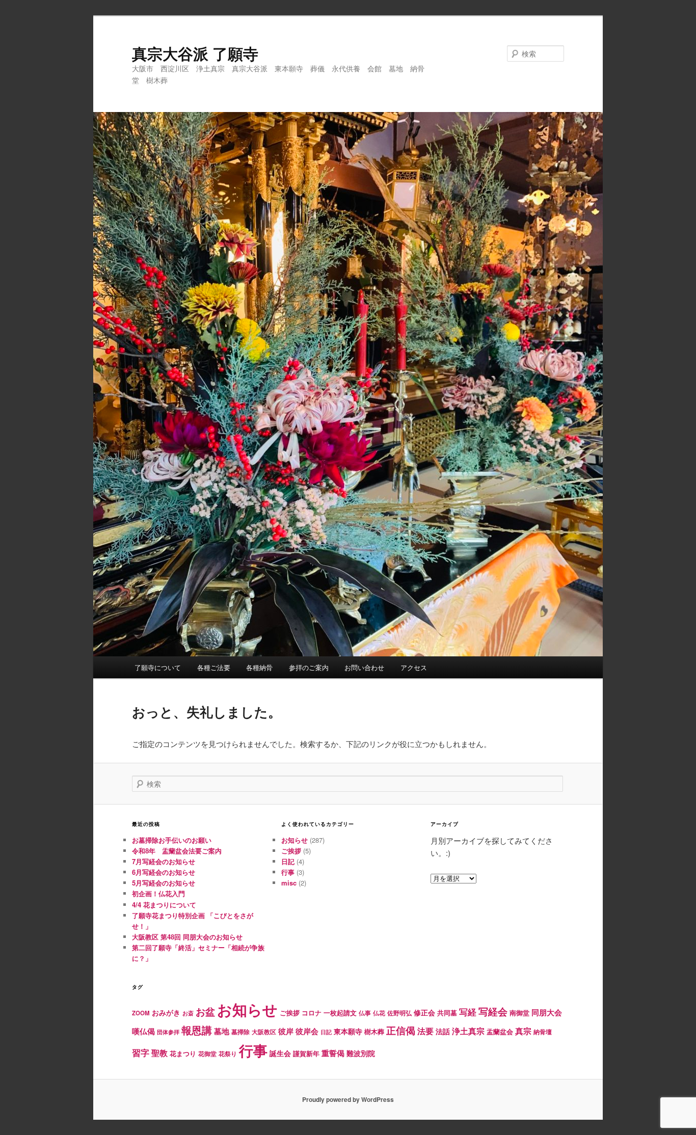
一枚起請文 (340, 1012)
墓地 (221, 1031)
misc (289, 883)
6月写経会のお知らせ (163, 872)
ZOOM (141, 1013)
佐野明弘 (399, 1012)
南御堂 (519, 1012)
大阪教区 (264, 1032)
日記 (288, 861)
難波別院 (360, 1053)
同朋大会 (546, 1012)
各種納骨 (259, 667)
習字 (140, 1052)
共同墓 (447, 1012)
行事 (288, 872)
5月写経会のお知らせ (163, 883)
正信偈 (400, 1030)
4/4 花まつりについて (164, 904)
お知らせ (294, 840)
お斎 (188, 1013)
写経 (467, 1012)
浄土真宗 (468, 1031)
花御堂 (207, 1053)
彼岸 (285, 1031)
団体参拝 (168, 1032)
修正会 (424, 1012)
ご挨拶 (291, 850)
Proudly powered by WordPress (348, 1099)
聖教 (159, 1053)
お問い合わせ (364, 667)
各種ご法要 (213, 667)
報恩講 (196, 1029)
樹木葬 (374, 1031)
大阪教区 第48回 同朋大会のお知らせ (187, 937)
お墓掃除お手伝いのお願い (171, 840)
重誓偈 (333, 1053)
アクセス (413, 667)
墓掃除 (240, 1031)
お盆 (205, 1011)
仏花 (379, 1013)
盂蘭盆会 (500, 1031)
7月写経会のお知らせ (163, 861)
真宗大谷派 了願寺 (195, 53)
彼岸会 (307, 1031)
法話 (443, 1031)
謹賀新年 (306, 1053)
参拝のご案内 (309, 667)
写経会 (492, 1011)
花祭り (228, 1053)
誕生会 (280, 1053)
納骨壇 (542, 1032)
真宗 (523, 1031)
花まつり (183, 1053)
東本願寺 (348, 1031)
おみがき (166, 1012)
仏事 (365, 1013)
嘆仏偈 (143, 1031)
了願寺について (158, 667)
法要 (425, 1031)
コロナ (312, 1012)
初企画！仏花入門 (158, 893)
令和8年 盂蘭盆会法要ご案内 (177, 850)
